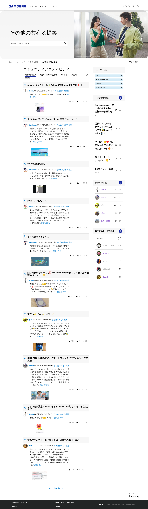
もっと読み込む (55, 488)
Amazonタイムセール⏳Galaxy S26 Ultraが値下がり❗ (53, 85)
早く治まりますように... (39, 236)
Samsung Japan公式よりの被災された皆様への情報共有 (104, 108)
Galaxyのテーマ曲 (102, 80)
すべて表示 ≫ (109, 98)
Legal (57, 506)
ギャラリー (43, 6)
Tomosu (32, 206)
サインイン (126, 6)
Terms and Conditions (64, 503)
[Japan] (17, 6)
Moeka (31, 366)
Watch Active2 (100, 88)
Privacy (15, 506)
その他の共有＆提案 (61, 91)
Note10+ (98, 84)
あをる (31, 91)
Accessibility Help (19, 503)
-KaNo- (31, 446)
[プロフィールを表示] (25, 91)
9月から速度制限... (36, 164)
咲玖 (30, 320)
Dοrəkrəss (33, 125)
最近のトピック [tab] (30, 75)
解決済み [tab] (75, 75)
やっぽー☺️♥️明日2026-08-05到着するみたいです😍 (104, 145)
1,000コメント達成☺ (104, 171)
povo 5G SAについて (37, 200)
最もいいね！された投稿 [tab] (48, 75)
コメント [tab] (64, 75)
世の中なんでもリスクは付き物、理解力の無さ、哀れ (53, 440)
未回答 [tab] (27, 78)
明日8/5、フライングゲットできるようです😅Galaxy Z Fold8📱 (104, 128)
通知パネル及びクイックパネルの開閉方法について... (53, 119)
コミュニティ (33, 6)
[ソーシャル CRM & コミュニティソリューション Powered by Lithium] (134, 495)
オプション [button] (133, 62)
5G (97, 76)
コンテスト (53, 6)
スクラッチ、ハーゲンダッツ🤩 (103, 159)
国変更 (101, 505)
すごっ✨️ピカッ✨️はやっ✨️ (41, 314)
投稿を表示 (37, 142)
